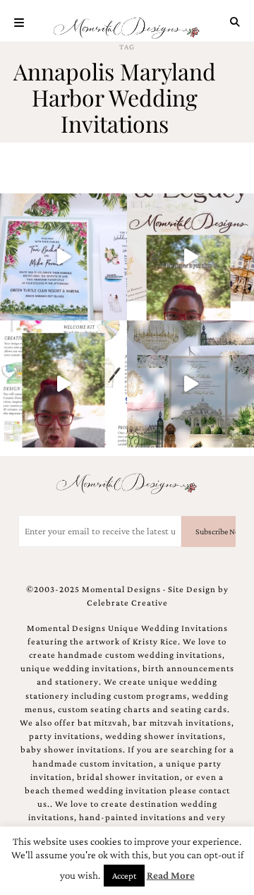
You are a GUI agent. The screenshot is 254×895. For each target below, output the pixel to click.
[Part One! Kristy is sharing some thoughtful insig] (63, 384)
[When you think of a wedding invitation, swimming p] (63, 256)
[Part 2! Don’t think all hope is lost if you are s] (190, 256)
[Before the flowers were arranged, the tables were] (190, 384)
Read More (171, 875)
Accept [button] (124, 875)
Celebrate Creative (127, 603)
